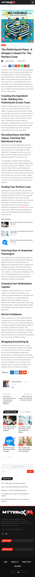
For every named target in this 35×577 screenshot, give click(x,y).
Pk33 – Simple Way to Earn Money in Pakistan (13, 483)
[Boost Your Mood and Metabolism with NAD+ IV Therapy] (5, 242)
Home (5, 562)
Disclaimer (17, 566)
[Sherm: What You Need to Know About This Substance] (5, 224)
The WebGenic (24, 572)
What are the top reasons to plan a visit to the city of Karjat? (25, 398)
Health (3, 45)
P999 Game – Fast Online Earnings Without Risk (14, 490)
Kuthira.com (24, 570)
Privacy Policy (26, 562)
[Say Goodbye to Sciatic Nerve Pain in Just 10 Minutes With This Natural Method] (5, 233)
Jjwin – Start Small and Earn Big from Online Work (14, 487)
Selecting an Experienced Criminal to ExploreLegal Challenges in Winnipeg (9, 400)
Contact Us (14, 562)
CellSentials (24, 207)
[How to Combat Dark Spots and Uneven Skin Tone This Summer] (25, 441)
